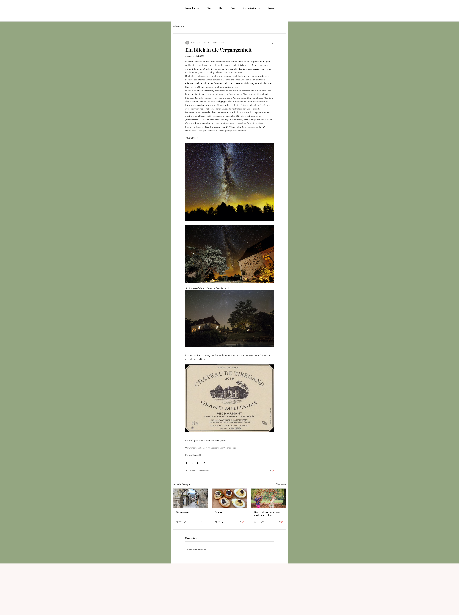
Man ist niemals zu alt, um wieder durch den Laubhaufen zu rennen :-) (267, 514)
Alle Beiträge (178, 26)
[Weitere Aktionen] (272, 42)
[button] (282, 26)
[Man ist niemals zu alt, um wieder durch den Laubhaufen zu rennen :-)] (268, 498)
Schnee (218, 512)
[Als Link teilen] (204, 463)
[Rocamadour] (190, 498)
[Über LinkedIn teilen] (198, 463)
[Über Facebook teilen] (186, 463)
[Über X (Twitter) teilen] (192, 463)
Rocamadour (182, 512)
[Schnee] (229, 498)
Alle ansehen (281, 484)
